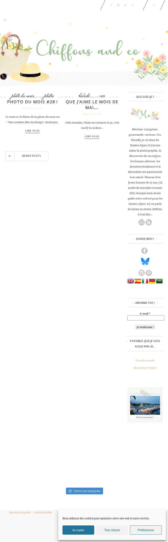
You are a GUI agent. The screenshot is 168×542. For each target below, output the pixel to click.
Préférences (146, 530)
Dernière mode (145, 360)
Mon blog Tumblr (145, 368)
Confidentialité (43, 512)
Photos (49, 95)
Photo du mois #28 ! (32, 102)
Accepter (78, 530)
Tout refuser (112, 530)
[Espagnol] (138, 283)
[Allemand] (152, 283)
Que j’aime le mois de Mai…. (92, 104)
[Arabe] (159, 283)
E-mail (145, 313)
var (102, 95)
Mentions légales (20, 512)
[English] (130, 283)
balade (84, 95)
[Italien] (145, 283)
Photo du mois (22, 95)
